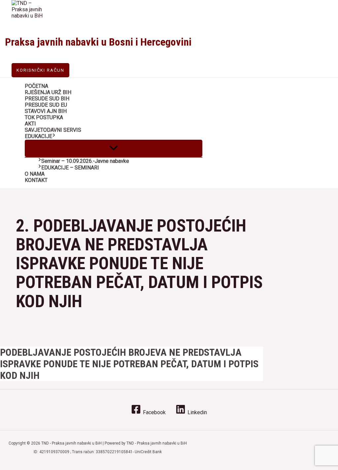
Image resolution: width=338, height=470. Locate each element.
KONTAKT (36, 180)
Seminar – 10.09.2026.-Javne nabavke (85, 161)
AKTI (30, 124)
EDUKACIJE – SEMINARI (70, 167)
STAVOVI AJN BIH (46, 111)
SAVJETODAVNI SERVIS (53, 130)
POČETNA (36, 86)
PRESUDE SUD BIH (47, 98)
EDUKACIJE (38, 136)
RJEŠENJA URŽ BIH (48, 92)
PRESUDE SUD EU (46, 105)
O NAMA (35, 174)
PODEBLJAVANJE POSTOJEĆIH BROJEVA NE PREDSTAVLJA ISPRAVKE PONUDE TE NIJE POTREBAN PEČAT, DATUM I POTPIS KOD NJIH (129, 363)
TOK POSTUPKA (44, 117)
